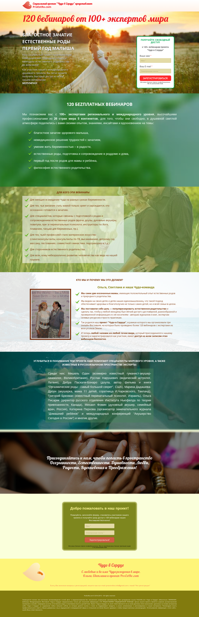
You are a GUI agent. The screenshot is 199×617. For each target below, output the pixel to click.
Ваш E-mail (146, 66)
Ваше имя (145, 55)
